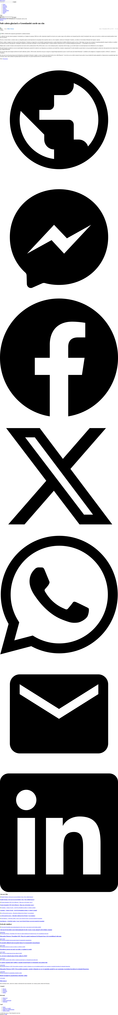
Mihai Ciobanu (10, 28)
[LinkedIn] (59, 891)
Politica (4, 8)
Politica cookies (6, 1010)
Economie (5, 6)
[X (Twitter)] (59, 535)
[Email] (59, 772)
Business (5, 5)
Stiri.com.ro (3, 981)
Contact (4, 999)
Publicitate (5, 1001)
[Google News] (59, 178)
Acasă (1, 18)
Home (4, 4)
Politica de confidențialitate (8, 1009)
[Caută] (1, 16)
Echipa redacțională (7, 1000)
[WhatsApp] (59, 654)
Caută (14, 1)
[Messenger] (59, 297)
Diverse (4, 18)
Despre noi (5, 998)
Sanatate (4, 11)
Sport (4, 13)
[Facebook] (59, 416)
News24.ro (5, 58)
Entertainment (6, 10)
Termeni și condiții (7, 1008)
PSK (6, 1014)
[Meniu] (3, 16)
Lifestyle (4, 9)
